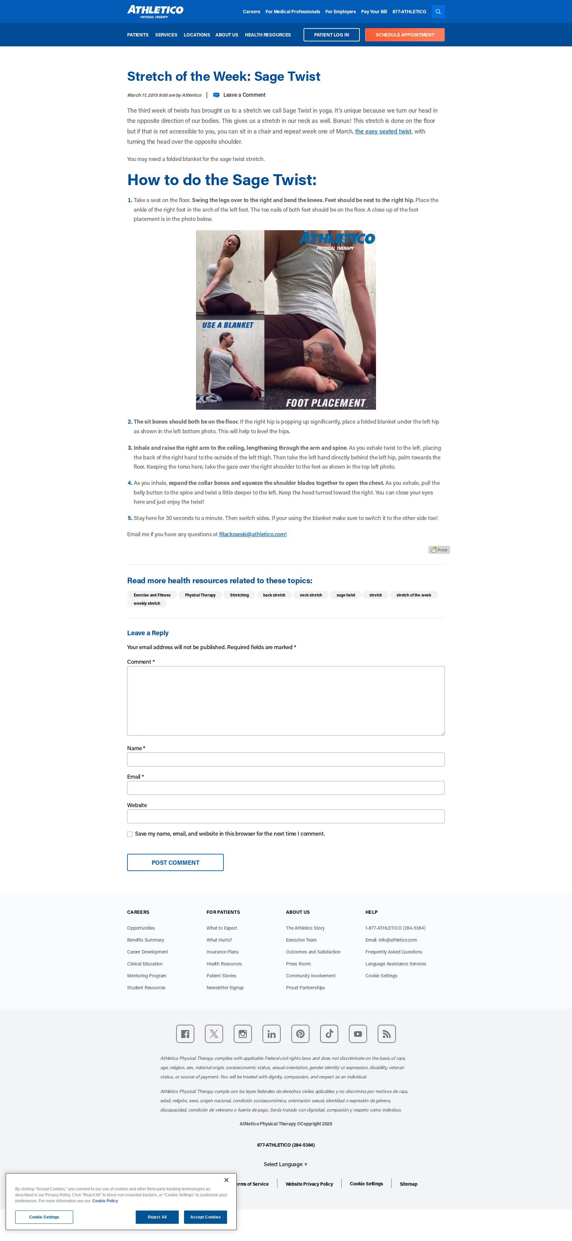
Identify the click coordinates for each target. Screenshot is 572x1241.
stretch (375, 594)
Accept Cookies (205, 1217)
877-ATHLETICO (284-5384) (286, 1145)
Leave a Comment (244, 94)
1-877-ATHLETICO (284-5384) (395, 928)
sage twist (346, 594)
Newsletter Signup (225, 987)
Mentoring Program (147, 975)
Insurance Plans (223, 952)
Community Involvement (311, 975)
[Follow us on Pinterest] (300, 1034)
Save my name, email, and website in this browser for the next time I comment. (230, 833)
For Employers (340, 11)
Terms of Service (250, 1184)
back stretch (274, 594)
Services (166, 34)
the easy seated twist (383, 131)
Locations (197, 34)
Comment (141, 661)
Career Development (147, 952)
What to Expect (222, 928)
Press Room (298, 963)
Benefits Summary (145, 940)
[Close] (226, 1180)
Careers (251, 11)
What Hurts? (219, 940)
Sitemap (408, 1184)
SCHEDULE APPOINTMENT (405, 34)
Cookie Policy (105, 1201)
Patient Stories (221, 975)
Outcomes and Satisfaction (313, 952)
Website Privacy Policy (309, 1184)
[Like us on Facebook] (185, 1034)
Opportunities (141, 928)
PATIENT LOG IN (331, 34)
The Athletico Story (305, 928)
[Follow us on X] (214, 1034)
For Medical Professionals (292, 11)
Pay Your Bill (374, 11)
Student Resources (146, 987)
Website (137, 804)
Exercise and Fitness (152, 594)
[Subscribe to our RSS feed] (387, 1034)
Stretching (239, 594)
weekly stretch (147, 603)
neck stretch (311, 594)
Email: (391, 940)
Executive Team (301, 940)
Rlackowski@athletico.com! (253, 534)
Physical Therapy (200, 594)
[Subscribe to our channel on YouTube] (358, 1034)
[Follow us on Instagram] (243, 1034)
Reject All (157, 1217)
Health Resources (268, 34)
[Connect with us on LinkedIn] (271, 1034)
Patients (138, 34)
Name (136, 747)
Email (135, 776)
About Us (226, 34)
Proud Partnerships (305, 987)
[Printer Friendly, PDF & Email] (439, 550)
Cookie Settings (381, 975)
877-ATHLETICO (409, 11)
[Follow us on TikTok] (329, 1034)
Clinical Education (145, 963)
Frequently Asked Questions (393, 952)
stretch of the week (414, 594)
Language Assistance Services (395, 963)
